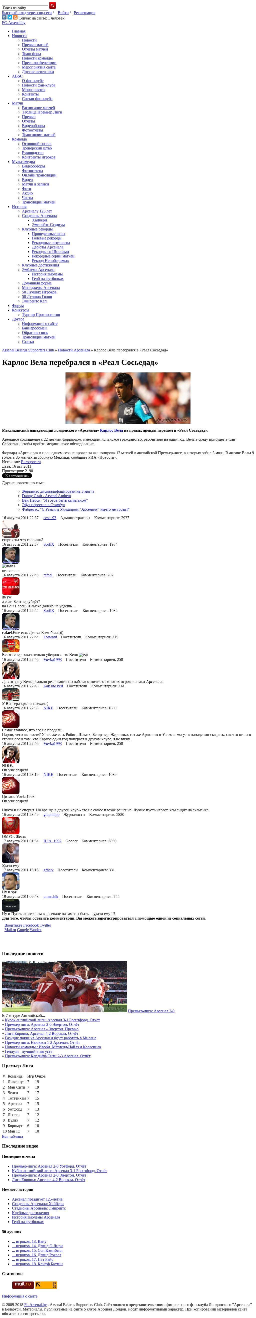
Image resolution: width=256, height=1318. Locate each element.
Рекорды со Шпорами (50, 251)
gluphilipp (52, 814)
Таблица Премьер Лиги (42, 112)
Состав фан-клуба (37, 98)
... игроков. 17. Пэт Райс (32, 1259)
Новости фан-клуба (38, 85)
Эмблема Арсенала (38, 269)
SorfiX (49, 544)
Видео (27, 179)
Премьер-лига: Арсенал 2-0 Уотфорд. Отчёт (49, 1166)
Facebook (31, 925)
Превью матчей (35, 44)
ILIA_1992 (53, 841)
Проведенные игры (48, 233)
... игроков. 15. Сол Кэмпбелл (37, 1250)
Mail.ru (10, 930)
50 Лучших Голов (37, 296)
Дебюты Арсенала (47, 247)
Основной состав (37, 143)
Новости (19, 35)
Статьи (28, 341)
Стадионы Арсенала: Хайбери (38, 1204)
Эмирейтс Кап (34, 301)
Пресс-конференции (39, 62)
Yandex (36, 930)
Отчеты (28, 121)
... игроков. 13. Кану (29, 1241)
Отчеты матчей (35, 49)
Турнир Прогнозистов (41, 314)
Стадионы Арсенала (39, 215)
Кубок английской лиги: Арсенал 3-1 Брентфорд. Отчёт (52, 1020)
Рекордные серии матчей (53, 256)
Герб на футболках (48, 278)
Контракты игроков (39, 157)
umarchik (51, 896)
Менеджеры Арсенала (41, 287)
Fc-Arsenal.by (35, 1305)
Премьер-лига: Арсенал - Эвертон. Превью (41, 1029)
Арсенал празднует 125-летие (37, 1199)
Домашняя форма (37, 283)
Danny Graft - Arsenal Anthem (46, 496)
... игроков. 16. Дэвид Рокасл (36, 1255)
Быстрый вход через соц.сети (27, 12)
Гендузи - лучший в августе (28, 1051)
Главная (19, 31)
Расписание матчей (38, 107)
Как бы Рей (53, 686)
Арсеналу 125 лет (37, 211)
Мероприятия (33, 89)
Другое (18, 319)
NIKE (48, 708)
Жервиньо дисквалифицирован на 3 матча (58, 491)
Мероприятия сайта (39, 67)
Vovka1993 (53, 659)
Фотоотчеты (32, 130)
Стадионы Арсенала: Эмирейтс (39, 1208)
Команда (19, 139)
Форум (18, 305)
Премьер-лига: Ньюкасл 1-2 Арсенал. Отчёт (42, 1042)
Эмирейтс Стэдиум (48, 224)
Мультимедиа (23, 161)
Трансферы (31, 53)
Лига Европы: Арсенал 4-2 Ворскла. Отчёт (41, 1033)
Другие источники (38, 71)
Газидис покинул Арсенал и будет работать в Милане (50, 1038)
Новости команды (37, 58)
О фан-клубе (33, 80)
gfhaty (49, 870)
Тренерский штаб (37, 148)
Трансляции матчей (39, 134)
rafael (48, 575)
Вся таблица (12, 1136)
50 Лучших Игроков (39, 292)
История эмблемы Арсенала (36, 1217)
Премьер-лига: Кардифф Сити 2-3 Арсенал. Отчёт (47, 1056)
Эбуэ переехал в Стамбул (43, 505)
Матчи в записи (35, 184)
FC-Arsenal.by (14, 22)
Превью (29, 116)
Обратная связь (35, 332)
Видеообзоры (33, 125)
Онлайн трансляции (39, 175)
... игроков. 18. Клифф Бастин (37, 1264)
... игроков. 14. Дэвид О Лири (37, 1246)
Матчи (17, 103)
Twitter (45, 925)
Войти (63, 12)
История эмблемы (47, 274)
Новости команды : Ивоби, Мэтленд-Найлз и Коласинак (53, 1047)
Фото (26, 188)
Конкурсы (20, 310)
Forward (50, 637)
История (19, 206)
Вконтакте (13, 925)
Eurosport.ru (31, 462)
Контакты (30, 94)
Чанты (27, 197)
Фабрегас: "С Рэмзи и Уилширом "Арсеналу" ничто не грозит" (76, 509)
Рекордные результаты (51, 242)
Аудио (27, 193)
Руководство (33, 152)
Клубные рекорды (37, 229)
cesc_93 (50, 518)
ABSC (17, 76)
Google (23, 930)
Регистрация (84, 12)
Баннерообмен (34, 328)
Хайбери (39, 220)
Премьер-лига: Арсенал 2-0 (151, 1011)
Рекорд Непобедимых (50, 260)
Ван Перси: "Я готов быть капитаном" (55, 500)
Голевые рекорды (47, 238)
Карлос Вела (111, 430)
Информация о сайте (40, 323)
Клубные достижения (40, 265)
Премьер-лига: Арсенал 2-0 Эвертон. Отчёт (42, 1024)
